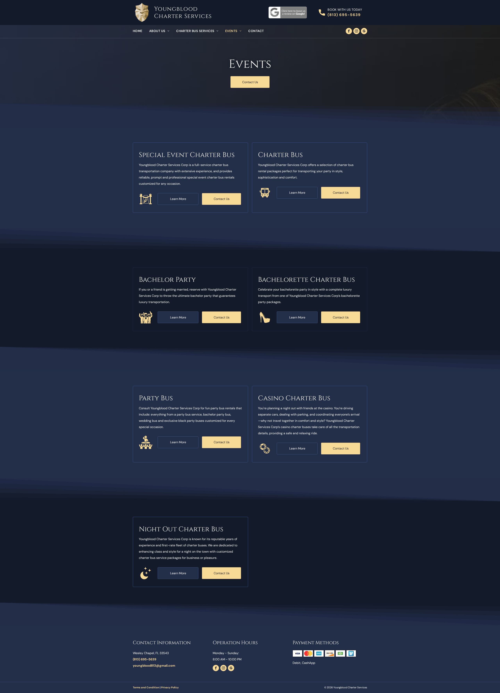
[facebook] (349, 31)
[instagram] (356, 31)
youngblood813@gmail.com (154, 666)
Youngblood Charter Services (183, 12)
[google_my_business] (364, 31)
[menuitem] (141, 31)
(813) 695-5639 (344, 14)
